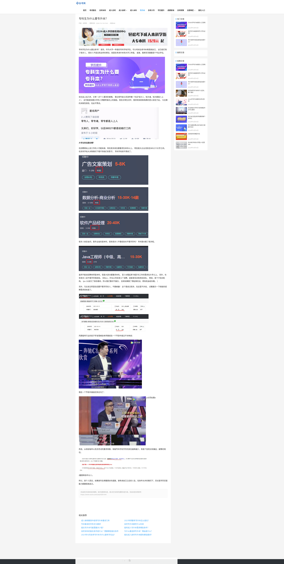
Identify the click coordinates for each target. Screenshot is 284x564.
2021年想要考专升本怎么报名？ (137, 520)
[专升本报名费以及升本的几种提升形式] (181, 125)
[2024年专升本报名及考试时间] (181, 99)
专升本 (142, 10)
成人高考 (122, 10)
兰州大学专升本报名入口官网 (196, 22)
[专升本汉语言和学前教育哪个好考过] (181, 117)
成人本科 (133, 10)
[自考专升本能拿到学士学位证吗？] (181, 31)
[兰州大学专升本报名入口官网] (181, 23)
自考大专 (151, 10)
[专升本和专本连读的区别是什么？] (181, 40)
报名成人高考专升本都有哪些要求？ (138, 535)
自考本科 (102, 10)
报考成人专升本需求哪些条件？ (136, 527)
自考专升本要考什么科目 (134, 524)
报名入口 (201, 10)
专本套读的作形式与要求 (91, 524)
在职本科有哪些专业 (194, 134)
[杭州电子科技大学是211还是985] (181, 143)
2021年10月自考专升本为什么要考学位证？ (98, 535)
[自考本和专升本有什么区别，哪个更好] (181, 91)
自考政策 (180, 10)
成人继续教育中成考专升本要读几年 (95, 520)
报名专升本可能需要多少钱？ (92, 527)
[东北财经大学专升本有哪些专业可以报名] (181, 108)
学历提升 (161, 10)
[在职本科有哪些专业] (181, 134)
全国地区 (190, 10)
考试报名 (93, 10)
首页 (84, 10)
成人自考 (112, 10)
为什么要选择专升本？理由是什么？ (138, 531)
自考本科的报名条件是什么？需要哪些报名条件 (99, 531)
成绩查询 (171, 10)
